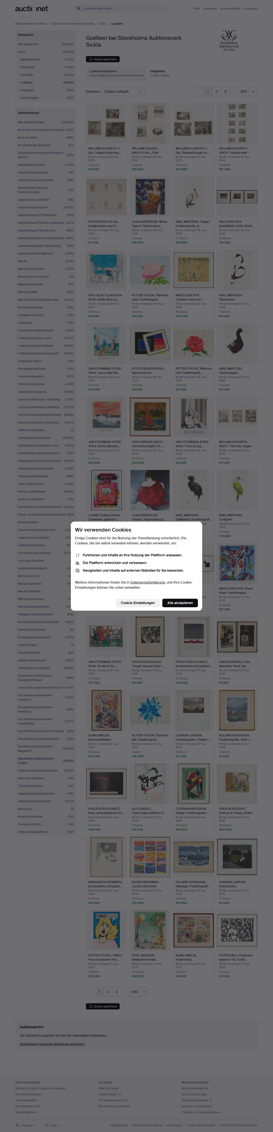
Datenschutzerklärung (148, 582)
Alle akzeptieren (180, 603)
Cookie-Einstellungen (138, 603)
